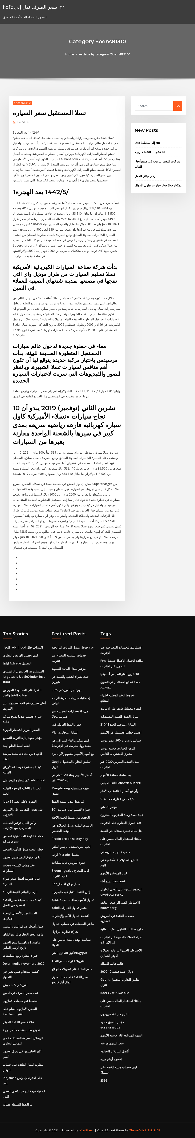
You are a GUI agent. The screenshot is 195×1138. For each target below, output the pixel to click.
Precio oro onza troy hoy (70, 839)
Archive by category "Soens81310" (104, 54)
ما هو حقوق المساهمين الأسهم (22, 857)
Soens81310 (22, 103)
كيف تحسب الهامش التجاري (20, 655)
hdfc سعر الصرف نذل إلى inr (33, 7)
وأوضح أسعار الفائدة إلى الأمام (119, 791)
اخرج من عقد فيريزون (114, 1014)
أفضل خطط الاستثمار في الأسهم (120, 732)
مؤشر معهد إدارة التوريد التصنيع (22, 738)
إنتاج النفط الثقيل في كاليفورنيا (71, 892)
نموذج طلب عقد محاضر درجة (21, 1030)
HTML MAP (152, 1130)
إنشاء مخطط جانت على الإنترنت (120, 708)
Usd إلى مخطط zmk (148, 143)
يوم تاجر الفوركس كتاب (66, 690)
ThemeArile (136, 1130)
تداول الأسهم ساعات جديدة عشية (73, 900)
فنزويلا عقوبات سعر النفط (68, 961)
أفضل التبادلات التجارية (114, 1051)
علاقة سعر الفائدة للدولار (18, 1022)
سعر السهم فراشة (112, 1043)
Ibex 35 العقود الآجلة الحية (20, 801)
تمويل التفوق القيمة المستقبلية (119, 716)
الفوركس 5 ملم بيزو (15, 985)
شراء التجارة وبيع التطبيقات (20, 956)
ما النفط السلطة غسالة (17, 1104)
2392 (103, 1080)
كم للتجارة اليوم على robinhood (24, 780)
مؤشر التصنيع (108, 807)
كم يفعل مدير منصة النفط (68, 801)
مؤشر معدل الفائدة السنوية (69, 669)
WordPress (86, 1130)
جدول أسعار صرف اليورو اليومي (23, 926)
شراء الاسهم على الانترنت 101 (71, 809)
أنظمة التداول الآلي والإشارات (70, 916)
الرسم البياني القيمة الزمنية (20, 892)
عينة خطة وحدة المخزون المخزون (121, 815)
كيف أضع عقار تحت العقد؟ (117, 799)
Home (69, 54)
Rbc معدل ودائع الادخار (66, 884)
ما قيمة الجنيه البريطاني (115, 852)
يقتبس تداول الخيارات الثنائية (69, 908)
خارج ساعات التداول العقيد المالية (121, 929)
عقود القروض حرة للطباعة (68, 863)
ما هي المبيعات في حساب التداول (73, 924)
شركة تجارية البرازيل (65, 932)
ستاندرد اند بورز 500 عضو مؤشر (120, 740)
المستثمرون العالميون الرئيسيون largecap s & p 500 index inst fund (24, 676)
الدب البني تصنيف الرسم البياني (71, 847)
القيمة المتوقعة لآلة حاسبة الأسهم (121, 1035)
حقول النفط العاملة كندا (67, 724)
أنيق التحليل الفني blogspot (70, 953)
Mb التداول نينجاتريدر (65, 732)
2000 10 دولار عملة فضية (116, 971)
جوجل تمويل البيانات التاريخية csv (73, 647)
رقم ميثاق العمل (145, 176)
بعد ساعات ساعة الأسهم (115, 775)
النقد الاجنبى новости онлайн (120, 783)
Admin (24, 122)
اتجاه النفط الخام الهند (16, 746)
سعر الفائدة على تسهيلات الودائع (72, 969)
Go (178, 106)
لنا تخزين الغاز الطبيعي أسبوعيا (119, 674)
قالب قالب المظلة (111, 963)
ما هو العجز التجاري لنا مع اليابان (23, 934)
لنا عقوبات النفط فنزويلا (150, 152)
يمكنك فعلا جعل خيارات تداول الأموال (158, 185)
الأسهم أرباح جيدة (111, 1059)
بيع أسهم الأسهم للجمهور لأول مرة (73, 754)
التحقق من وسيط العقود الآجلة (71, 817)
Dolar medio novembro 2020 (23, 963)
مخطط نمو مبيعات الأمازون (20, 1001)
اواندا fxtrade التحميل (17, 663)
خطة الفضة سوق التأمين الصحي (23, 849)
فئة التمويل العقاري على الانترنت (120, 823)
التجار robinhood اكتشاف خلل (23, 647)
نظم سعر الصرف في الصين (20, 993)
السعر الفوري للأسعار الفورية (21, 730)
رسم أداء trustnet (112, 881)
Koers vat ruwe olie (114, 993)
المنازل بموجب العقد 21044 (118, 724)
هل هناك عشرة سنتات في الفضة (120, 831)
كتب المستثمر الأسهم (113, 873)
